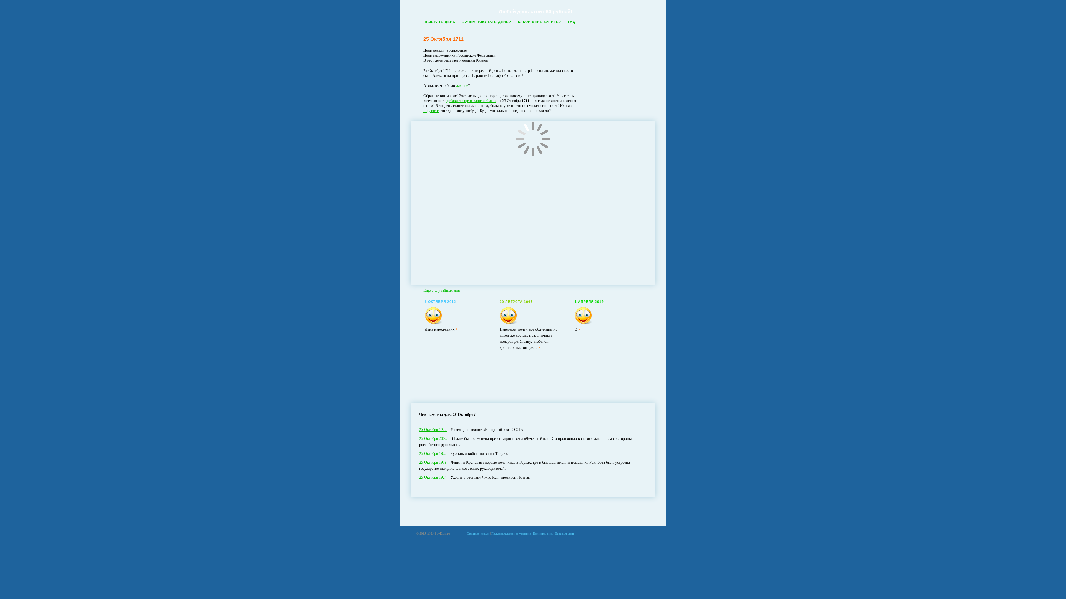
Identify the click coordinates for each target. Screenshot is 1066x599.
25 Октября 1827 (433, 453)
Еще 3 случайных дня (441, 290)
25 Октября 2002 (433, 438)
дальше (462, 85)
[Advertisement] (533, 511)
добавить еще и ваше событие (471, 100)
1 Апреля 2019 (589, 302)
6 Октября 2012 (440, 302)
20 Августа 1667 (516, 302)
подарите (431, 110)
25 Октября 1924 (433, 477)
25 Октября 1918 (433, 462)
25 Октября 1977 (433, 429)
